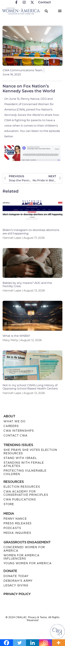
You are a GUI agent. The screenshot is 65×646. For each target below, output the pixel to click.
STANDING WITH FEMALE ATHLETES (23, 464)
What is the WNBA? (16, 335)
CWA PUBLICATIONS (19, 499)
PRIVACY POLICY (17, 594)
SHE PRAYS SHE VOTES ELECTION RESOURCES (30, 451)
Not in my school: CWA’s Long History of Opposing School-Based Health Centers (30, 387)
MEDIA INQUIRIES (17, 533)
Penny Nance (15, 518)
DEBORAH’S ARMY (18, 580)
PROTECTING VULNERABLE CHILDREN (24, 472)
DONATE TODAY (16, 576)
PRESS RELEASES (17, 523)
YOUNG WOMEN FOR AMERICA (27, 563)
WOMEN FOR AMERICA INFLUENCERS (21, 557)
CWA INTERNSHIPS (18, 430)
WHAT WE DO (14, 421)
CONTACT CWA (15, 435)
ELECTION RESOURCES (21, 486)
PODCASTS (12, 528)
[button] (60, 10)
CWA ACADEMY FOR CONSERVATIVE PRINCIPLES (25, 493)
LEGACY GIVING (15, 585)
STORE (8, 504)
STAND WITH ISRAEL (20, 458)
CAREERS (11, 426)
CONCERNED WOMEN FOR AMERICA (24, 549)
